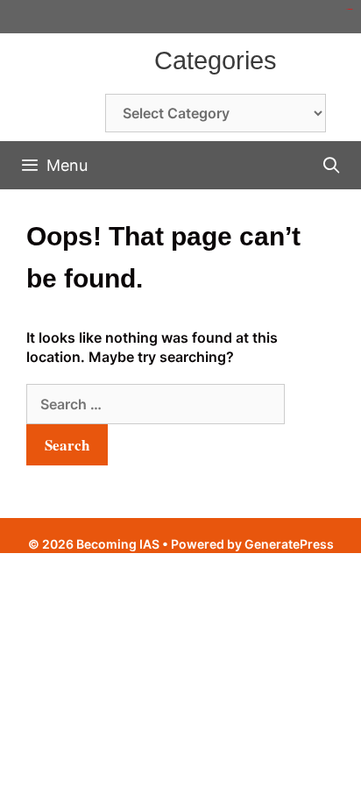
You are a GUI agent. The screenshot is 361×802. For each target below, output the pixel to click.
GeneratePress (289, 543)
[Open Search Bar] (331, 165)
